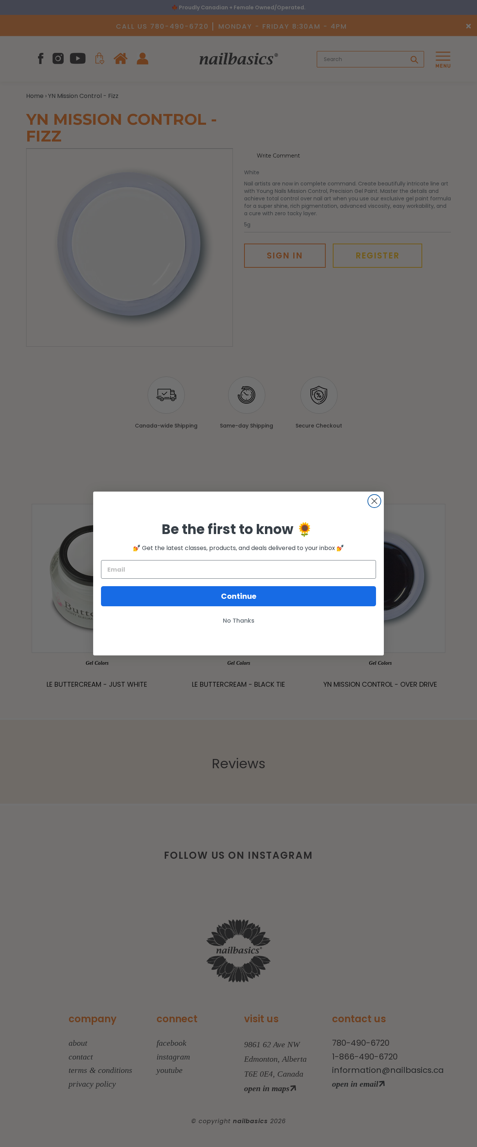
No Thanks (239, 620)
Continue (238, 596)
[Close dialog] (374, 501)
